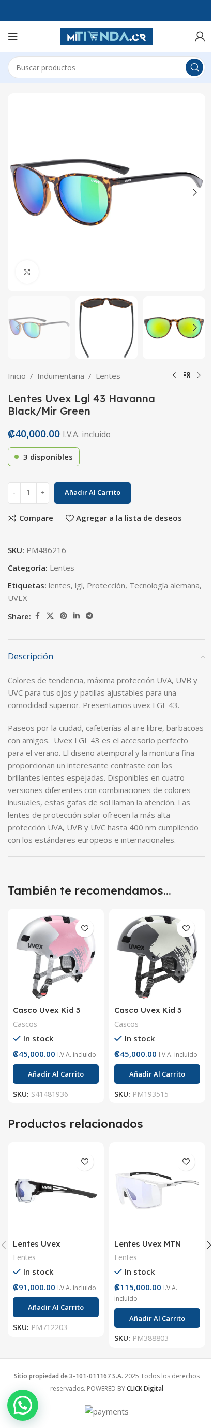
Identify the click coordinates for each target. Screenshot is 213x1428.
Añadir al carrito (92, 492)
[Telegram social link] (89, 616)
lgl (79, 585)
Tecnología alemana (164, 585)
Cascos (25, 1024)
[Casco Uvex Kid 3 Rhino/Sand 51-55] (157, 957)
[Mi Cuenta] (200, 36)
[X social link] (50, 616)
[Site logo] (106, 35)
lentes (60, 585)
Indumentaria (60, 376)
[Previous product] (174, 376)
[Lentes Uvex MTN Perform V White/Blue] (157, 1191)
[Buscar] (194, 67)
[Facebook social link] (37, 616)
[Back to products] (186, 376)
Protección (106, 585)
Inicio (17, 376)
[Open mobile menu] (13, 36)
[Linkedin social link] (76, 616)
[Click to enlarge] (27, 272)
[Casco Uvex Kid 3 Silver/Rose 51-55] (56, 957)
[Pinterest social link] (63, 616)
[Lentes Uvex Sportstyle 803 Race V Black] (56, 1191)
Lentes (108, 376)
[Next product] (199, 376)
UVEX (17, 597)
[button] (18, 192)
